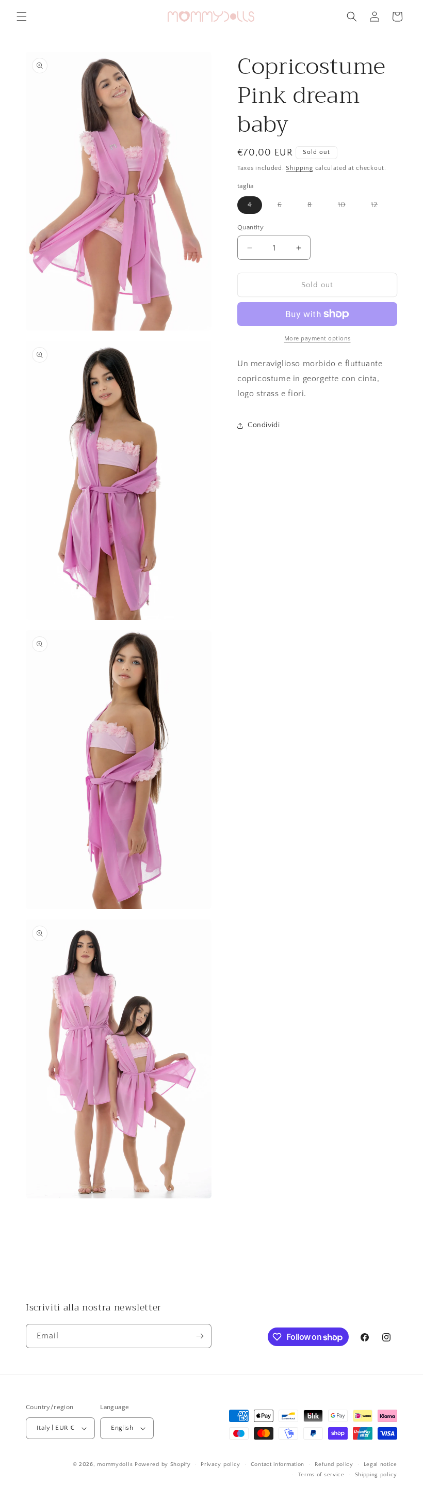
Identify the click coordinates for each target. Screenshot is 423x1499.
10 (347, 207)
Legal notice (380, 1464)
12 (379, 207)
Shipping (299, 168)
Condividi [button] (264, 425)
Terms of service (321, 1475)
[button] (21, 16)
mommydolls (115, 1464)
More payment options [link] (317, 338)
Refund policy (334, 1464)
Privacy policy (220, 1464)
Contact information (277, 1464)
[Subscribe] (199, 1336)
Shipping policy (376, 1475)
